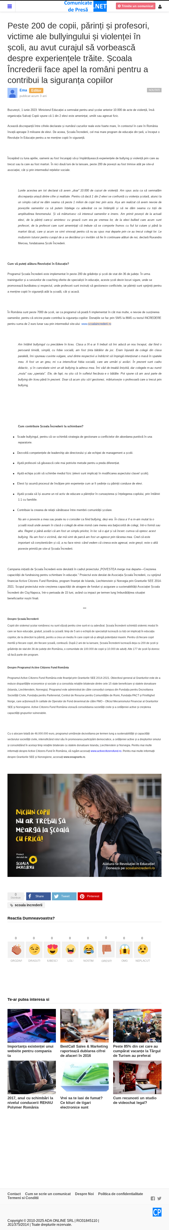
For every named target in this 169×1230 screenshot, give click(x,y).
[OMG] (124, 950)
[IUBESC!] (52, 950)
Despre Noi (84, 1194)
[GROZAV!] (16, 950)
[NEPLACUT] (142, 950)
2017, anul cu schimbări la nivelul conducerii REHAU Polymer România (30, 1102)
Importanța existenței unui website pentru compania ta (30, 1051)
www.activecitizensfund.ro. (106, 751)
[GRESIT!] (106, 949)
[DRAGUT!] (34, 950)
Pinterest (93, 896)
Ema (23, 90)
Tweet (65, 896)
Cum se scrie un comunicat (48, 1194)
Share (39, 896)
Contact (14, 1194)
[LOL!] (70, 950)
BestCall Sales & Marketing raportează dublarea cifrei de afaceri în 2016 (84, 1051)
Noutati (154, 90)
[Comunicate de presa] (84, 6)
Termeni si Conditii (23, 1198)
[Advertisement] (84, 1146)
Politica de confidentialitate (120, 1194)
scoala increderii (28, 905)
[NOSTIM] (88, 950)
